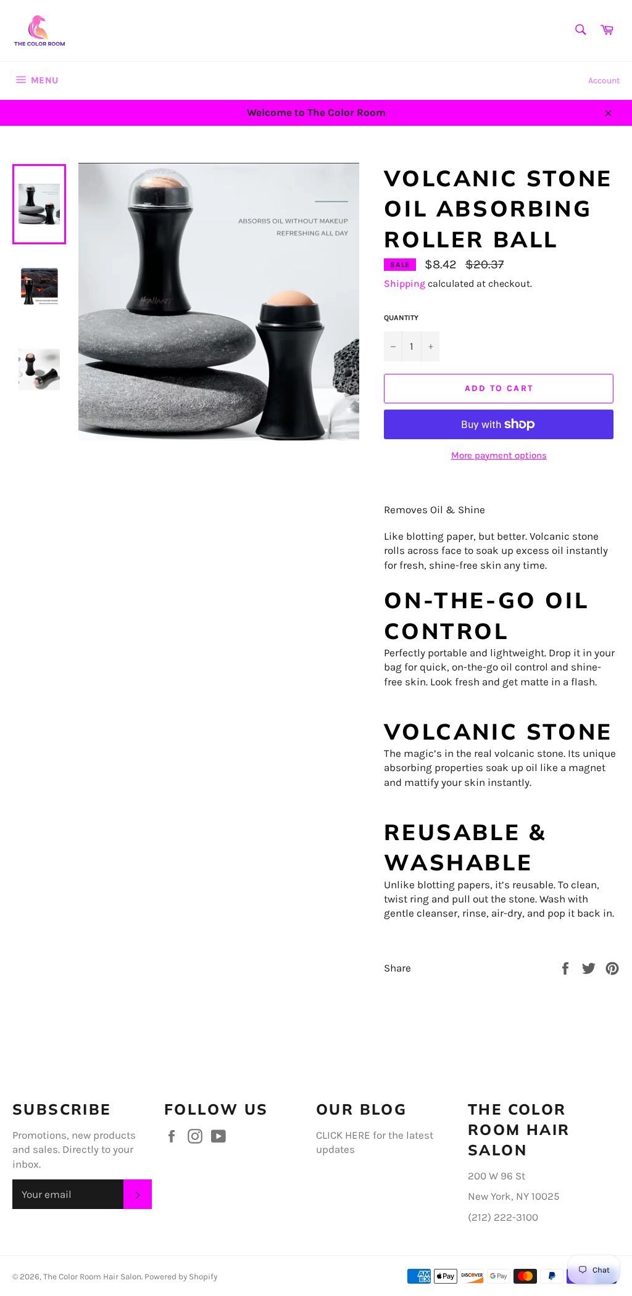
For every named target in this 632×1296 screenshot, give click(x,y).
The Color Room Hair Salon (92, 1276)
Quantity (401, 317)
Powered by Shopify (180, 1276)
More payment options (499, 455)
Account (604, 80)
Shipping (404, 283)
